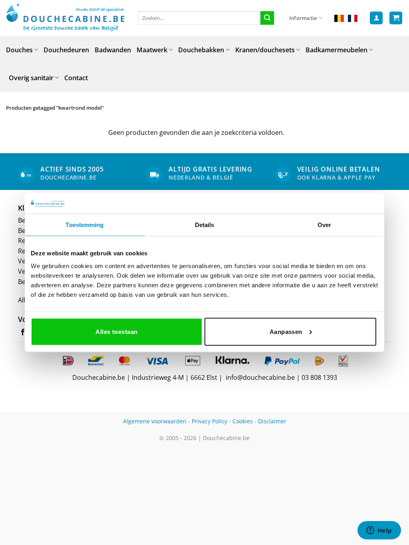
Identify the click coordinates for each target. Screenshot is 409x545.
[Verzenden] (267, 18)
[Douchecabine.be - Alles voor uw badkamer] (66, 18)
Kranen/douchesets (265, 49)
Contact (76, 77)
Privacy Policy (209, 421)
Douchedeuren (66, 49)
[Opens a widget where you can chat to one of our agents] (379, 531)
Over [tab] (324, 224)
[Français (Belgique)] (352, 18)
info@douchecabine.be (260, 377)
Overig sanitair (31, 77)
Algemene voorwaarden (155, 421)
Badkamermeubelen (336, 49)
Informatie (303, 18)
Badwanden (113, 49)
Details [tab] (204, 224)
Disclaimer (272, 421)
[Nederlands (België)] (339, 18)
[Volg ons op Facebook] (23, 332)
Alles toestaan (116, 331)
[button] (376, 18)
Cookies (242, 421)
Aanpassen (286, 331)
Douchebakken (201, 49)
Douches (19, 49)
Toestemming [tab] (84, 224)
